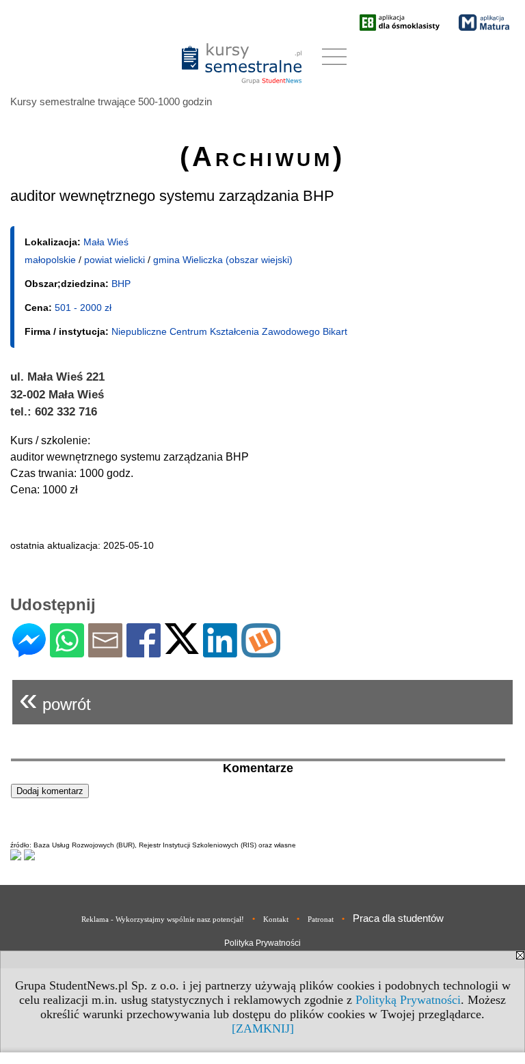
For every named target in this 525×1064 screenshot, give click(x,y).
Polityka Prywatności (262, 943)
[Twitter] (182, 648)
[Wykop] (260, 651)
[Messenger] (29, 651)
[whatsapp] (67, 651)
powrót (55, 699)
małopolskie (50, 259)
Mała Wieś (106, 241)
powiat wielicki (114, 259)
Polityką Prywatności (408, 1000)
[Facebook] (143, 651)
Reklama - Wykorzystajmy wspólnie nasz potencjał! (162, 919)
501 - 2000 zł (83, 307)
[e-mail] (105, 651)
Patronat (321, 919)
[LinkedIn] (220, 651)
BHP (121, 283)
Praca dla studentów (398, 918)
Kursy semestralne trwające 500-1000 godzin (111, 101)
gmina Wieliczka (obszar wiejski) (223, 259)
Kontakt (275, 919)
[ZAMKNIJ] (263, 1028)
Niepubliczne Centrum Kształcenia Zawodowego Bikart (229, 331)
